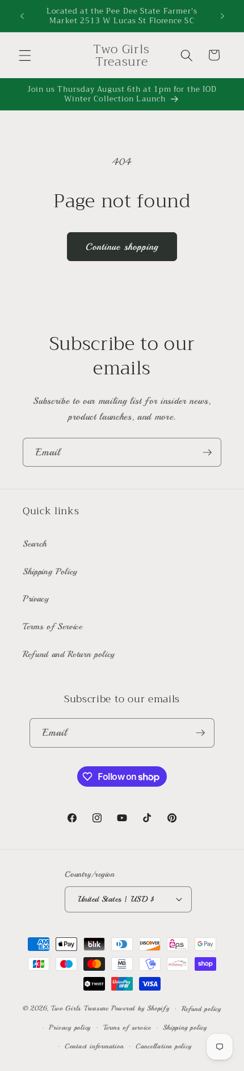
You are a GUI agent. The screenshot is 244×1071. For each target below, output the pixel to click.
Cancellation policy (164, 1046)
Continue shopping (122, 247)
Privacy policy (70, 1027)
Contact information (94, 1046)
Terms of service (127, 1027)
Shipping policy (185, 1027)
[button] (25, 55)
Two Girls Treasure (81, 1009)
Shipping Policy (50, 571)
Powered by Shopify (140, 1009)
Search (35, 543)
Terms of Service (53, 626)
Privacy (36, 598)
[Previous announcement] (22, 15)
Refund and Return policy (69, 654)
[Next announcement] (222, 15)
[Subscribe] (207, 452)
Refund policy (201, 1009)
